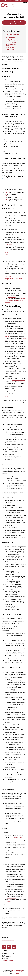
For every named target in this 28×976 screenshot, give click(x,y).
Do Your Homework (11, 37)
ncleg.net (7, 336)
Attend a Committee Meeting (13, 41)
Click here (7, 196)
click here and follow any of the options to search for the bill (15, 300)
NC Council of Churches (10, 5)
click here (9, 244)
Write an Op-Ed (10, 47)
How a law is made (9, 276)
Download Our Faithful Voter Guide (14, 0)
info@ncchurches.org (7, 960)
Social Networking (10, 49)
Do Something (9, 39)
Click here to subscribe (8, 940)
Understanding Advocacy (12, 34)
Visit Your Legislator (11, 45)
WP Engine (16, 973)
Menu (25, 2)
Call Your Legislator (11, 42)
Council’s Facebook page (16, 837)
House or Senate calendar (18, 380)
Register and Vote (10, 35)
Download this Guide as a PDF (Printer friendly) (14, 22)
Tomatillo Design (20, 971)
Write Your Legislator (11, 44)
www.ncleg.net (11, 297)
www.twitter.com (11, 898)
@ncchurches (8, 901)
